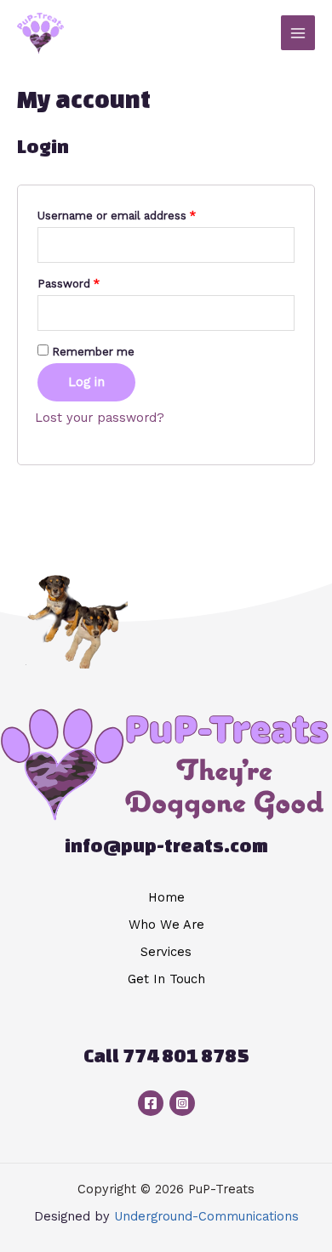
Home (166, 897)
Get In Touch (166, 979)
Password (68, 283)
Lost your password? (99, 417)
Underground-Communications (206, 1216)
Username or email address (116, 215)
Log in (86, 382)
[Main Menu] (298, 32)
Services (166, 951)
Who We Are (166, 924)
